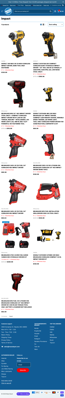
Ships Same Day (37, 5)
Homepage (4, 316)
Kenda (36, 328)
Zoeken (50, 11)
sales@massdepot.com (12, 346)
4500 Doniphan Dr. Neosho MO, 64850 (14, 327)
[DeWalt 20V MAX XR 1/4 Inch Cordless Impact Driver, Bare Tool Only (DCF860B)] (16, 44)
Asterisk (3, 358)
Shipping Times (6, 337)
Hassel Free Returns (8, 5)
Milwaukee (53, 337)
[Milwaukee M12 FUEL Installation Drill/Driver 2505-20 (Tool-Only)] (48, 192)
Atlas (2, 361)
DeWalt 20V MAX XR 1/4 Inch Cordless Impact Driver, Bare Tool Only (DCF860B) (15, 66)
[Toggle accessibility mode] (63, 5)
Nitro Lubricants (6, 371)
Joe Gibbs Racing (7, 369)
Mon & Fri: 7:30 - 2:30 (8, 329)
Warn (36, 349)
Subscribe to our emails (22, 359)
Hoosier (36, 333)
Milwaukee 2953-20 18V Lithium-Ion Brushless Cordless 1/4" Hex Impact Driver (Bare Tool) (47, 167)
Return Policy (5, 335)
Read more (13, 5)
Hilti (51, 332)
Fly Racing (4, 366)
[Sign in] (55, 11)
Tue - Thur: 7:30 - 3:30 (8, 332)
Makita (52, 335)
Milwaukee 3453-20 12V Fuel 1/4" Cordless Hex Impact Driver (13, 166)
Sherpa (3, 374)
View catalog (2, 11)
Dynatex (4, 363)
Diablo (52, 329)
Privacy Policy (5, 340)
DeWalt (52, 327)
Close (63, 2)
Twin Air (37, 346)
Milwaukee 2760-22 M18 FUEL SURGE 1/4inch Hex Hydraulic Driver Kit (14, 256)
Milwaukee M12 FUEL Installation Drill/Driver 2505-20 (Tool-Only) (46, 212)
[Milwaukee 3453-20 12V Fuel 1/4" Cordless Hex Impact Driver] (16, 146)
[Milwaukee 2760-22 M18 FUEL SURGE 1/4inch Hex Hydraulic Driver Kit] (16, 235)
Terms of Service (6, 343)
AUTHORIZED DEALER (7, 355)
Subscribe (23, 370)
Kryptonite (37, 331)
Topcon (52, 343)
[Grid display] (41, 24)
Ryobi (51, 340)
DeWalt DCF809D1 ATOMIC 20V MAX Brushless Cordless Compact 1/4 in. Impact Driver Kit (47, 257)
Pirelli (36, 336)
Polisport (37, 339)
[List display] (43, 24)
